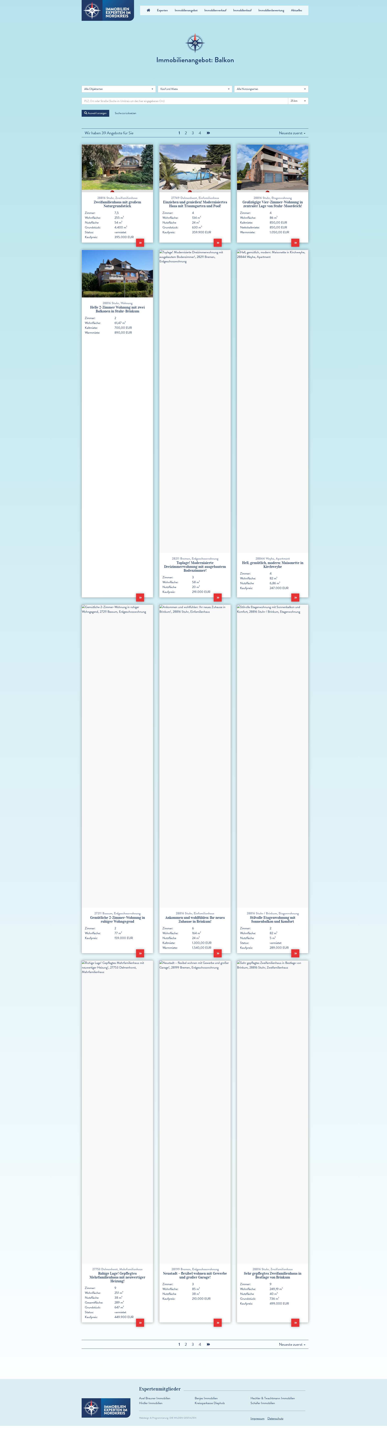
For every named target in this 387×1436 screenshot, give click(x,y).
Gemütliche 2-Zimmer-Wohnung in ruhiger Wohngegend (117, 919)
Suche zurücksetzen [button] (125, 113)
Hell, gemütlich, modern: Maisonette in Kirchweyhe (272, 565)
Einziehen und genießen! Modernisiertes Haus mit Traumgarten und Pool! (195, 204)
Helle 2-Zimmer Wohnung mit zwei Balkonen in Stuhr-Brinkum (117, 309)
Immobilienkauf (242, 10)
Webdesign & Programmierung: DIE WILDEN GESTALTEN (167, 1418)
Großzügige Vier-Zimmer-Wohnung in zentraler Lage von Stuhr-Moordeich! (272, 204)
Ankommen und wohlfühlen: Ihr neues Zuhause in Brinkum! (195, 919)
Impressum (257, 1418)
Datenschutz (275, 1418)
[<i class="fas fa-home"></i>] (148, 10)
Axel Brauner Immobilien (154, 1398)
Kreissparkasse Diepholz (210, 1403)
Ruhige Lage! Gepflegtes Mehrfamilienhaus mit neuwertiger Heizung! (117, 1277)
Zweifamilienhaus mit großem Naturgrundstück (117, 204)
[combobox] (119, 89)
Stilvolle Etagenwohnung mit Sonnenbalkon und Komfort (272, 919)
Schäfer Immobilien (263, 1403)
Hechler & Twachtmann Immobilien (273, 1398)
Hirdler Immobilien (150, 1403)
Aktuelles (296, 10)
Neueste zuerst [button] (291, 133)
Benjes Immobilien (206, 1398)
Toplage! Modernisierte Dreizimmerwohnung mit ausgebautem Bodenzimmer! (195, 567)
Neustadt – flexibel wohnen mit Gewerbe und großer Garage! (195, 1275)
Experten (162, 10)
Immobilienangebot (186, 10)
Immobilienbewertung (271, 10)
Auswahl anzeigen (97, 113)
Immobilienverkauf (215, 10)
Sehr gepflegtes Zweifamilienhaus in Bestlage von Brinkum (272, 1275)
